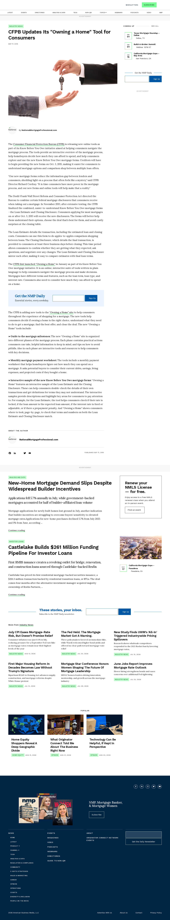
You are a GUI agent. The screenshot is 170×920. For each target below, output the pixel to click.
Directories (39, 12)
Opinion (54, 755)
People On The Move (19, 901)
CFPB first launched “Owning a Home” (34, 264)
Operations (15, 888)
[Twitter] (24, 452)
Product (14, 846)
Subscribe (149, 5)
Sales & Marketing (19, 875)
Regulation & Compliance (21, 863)
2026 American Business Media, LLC (23, 913)
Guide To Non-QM (56, 861)
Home (12, 837)
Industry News (16, 26)
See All (155, 26)
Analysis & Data (59, 12)
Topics (103, 12)
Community (15, 867)
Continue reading (16, 530)
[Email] (29, 452)
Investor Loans (16, 541)
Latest (10, 12)
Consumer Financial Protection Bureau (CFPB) (38, 144)
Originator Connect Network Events (102, 839)
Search (159, 5)
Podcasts (135, 12)
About (89, 833)
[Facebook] (9, 452)
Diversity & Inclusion (20, 897)
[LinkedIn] (14, 452)
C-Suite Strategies (19, 871)
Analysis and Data (17, 477)
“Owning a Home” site (61, 312)
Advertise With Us (104, 913)
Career (13, 880)
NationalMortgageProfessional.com (39, 130)
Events (24, 12)
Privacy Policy (156, 913)
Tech (75, 12)
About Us (124, 913)
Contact (139, 913)
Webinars (118, 12)
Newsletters (132, 5)
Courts (13, 892)
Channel (14, 850)
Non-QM (88, 12)
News (11, 833)
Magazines (52, 838)
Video (149, 12)
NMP (161, 12)
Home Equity (18, 755)
